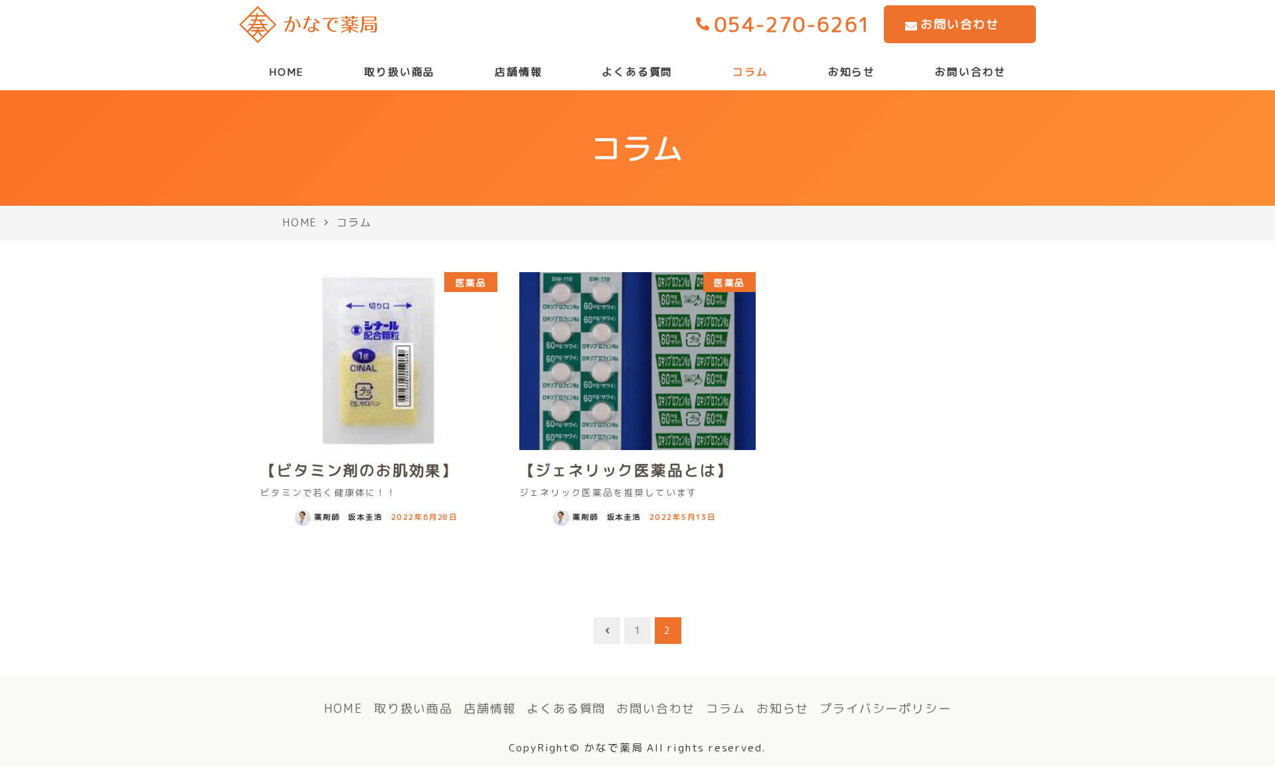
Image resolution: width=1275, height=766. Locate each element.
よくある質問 (566, 708)
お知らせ (782, 708)
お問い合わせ (655, 708)
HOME (343, 708)
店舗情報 (490, 708)
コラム (725, 708)
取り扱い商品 (413, 708)
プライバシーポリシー (885, 708)
